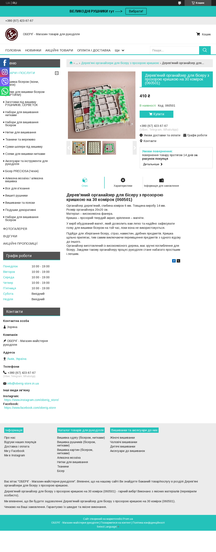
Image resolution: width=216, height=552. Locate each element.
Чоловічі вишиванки (123, 442)
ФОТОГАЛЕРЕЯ (15, 228)
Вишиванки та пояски (20, 202)
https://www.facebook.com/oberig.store (30, 407)
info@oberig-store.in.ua (23, 383)
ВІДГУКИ (10, 236)
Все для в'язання (17, 188)
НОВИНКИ (33, 50)
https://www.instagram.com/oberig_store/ (31, 400)
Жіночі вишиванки (122, 437)
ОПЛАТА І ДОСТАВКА (94, 50)
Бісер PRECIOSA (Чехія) (22, 171)
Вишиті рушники (16, 195)
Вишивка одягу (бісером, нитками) (81, 437)
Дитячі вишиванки (122, 446)
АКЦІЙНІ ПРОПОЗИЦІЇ (20, 243)
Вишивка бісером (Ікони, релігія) (22, 83)
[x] (178, 261)
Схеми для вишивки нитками (25, 153)
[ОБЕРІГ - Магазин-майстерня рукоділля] (11, 34)
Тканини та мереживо (20, 139)
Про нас (9, 437)
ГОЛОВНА (13, 50)
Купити (158, 114)
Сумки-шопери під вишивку (24, 146)
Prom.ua (128, 518)
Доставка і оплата (16, 446)
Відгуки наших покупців (20, 442)
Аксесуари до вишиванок (127, 451)
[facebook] (174, 261)
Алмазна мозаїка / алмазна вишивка (24, 180)
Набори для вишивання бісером (21, 124)
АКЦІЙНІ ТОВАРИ (59, 50)
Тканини (63, 466)
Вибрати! (136, 11)
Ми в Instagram (14, 455)
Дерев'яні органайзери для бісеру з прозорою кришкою (120, 63)
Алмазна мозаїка (69, 457)
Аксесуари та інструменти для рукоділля (26, 162)
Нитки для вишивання (20, 132)
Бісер (61, 471)
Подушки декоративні (20, 210)
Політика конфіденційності (149, 522)
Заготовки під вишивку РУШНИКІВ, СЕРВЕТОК (21, 103)
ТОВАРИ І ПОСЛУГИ (19, 73)
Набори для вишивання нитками (21, 113)
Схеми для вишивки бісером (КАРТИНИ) (25, 93)
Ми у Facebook (14, 451)
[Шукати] (205, 50)
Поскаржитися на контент (116, 522)
